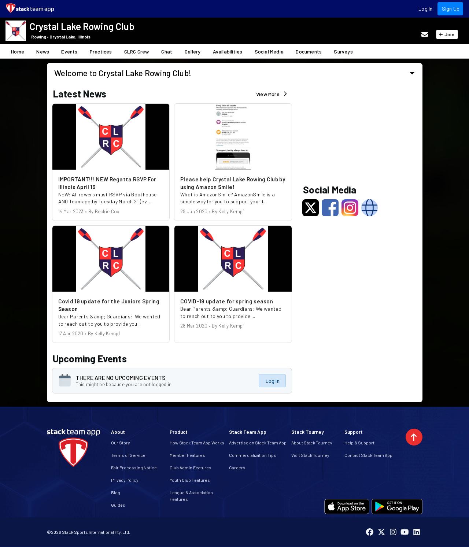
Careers (237, 467)
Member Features (187, 455)
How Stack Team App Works (197, 442)
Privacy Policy (125, 480)
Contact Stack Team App (368, 455)
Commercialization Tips (252, 455)
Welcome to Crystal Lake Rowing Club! (123, 73)
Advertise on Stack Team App (258, 442)
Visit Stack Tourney (310, 455)
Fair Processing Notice (134, 467)
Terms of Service (128, 455)
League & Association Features (191, 496)
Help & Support (359, 442)
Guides (118, 504)
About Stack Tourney (311, 442)
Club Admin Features (190, 467)
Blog (115, 492)
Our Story (120, 442)
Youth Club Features (190, 480)
